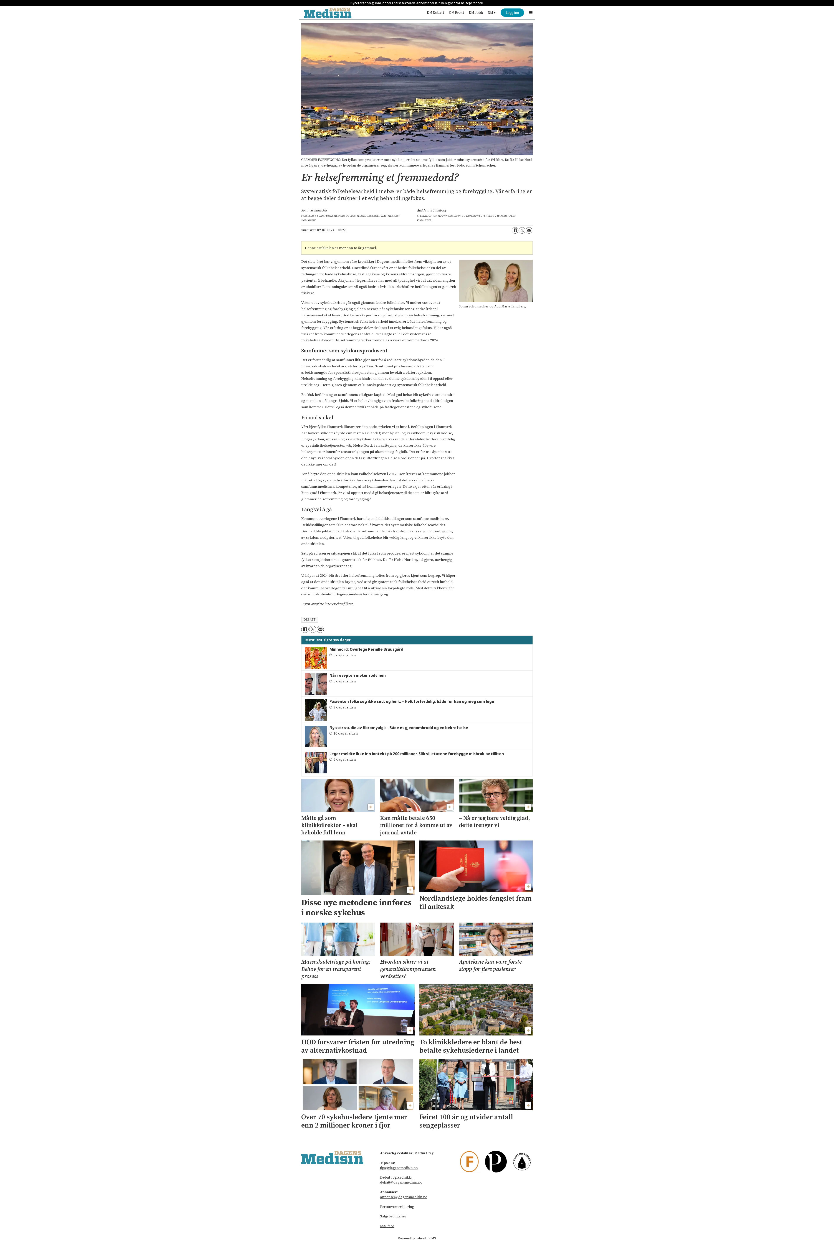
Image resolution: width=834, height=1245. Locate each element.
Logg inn (512, 12)
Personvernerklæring (397, 1207)
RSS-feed (387, 1226)
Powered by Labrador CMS (417, 1238)
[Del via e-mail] (529, 230)
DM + (492, 12)
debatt (310, 620)
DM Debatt (435, 12)
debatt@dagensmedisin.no (401, 1182)
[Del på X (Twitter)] (522, 230)
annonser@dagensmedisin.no (403, 1197)
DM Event (456, 12)
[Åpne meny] (531, 12)
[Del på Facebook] (515, 230)
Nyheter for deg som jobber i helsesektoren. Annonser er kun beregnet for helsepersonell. (417, 3)
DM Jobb (476, 12)
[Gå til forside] (327, 13)
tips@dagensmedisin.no (399, 1168)
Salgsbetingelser (393, 1216)
